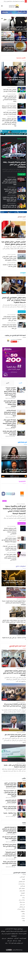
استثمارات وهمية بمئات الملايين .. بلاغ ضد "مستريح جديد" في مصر (9, 318)
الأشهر (7, 383)
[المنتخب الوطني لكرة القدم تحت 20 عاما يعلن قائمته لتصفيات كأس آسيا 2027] (21, 179)
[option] (14, 34)
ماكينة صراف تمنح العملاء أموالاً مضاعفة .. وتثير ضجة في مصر (9, 326)
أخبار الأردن (22, 877)
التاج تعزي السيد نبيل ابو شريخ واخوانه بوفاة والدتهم (9, 838)
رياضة (23, 897)
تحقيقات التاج (22, 888)
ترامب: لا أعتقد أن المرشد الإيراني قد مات (9, 265)
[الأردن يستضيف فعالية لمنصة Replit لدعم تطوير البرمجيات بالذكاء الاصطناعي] (23, 528)
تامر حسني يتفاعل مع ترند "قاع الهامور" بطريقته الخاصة (15, 470)
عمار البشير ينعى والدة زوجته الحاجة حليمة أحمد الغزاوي (9, 863)
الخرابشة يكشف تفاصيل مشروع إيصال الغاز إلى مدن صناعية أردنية (10, 413)
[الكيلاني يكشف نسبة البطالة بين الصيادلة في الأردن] (7, 36)
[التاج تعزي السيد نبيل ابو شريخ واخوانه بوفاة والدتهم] (21, 838)
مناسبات (23, 916)
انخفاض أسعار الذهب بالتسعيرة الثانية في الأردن (20, 50)
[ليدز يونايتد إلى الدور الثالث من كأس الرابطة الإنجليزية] (21, 205)
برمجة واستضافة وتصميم (17, 949)
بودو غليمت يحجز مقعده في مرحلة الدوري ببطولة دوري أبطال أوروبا (9, 199)
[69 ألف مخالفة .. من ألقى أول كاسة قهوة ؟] (17, 629)
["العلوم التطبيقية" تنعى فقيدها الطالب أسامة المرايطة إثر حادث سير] (21, 854)
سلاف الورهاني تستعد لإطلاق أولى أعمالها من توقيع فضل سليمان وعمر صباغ (14, 457)
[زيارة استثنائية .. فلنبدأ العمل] (21, 815)
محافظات (23, 911)
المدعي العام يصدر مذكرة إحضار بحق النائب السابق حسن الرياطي (15, 735)
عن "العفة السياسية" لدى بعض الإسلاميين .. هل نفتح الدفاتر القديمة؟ (9, 793)
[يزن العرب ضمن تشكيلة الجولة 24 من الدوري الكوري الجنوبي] (21, 189)
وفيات (23, 920)
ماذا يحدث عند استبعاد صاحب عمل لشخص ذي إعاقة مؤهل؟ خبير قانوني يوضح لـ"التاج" (14, 621)
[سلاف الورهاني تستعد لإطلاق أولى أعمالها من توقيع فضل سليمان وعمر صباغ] (14, 452)
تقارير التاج (9, 940)
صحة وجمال (22, 902)
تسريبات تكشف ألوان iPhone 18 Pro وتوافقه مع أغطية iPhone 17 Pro (9, 540)
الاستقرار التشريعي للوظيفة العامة (10, 801)
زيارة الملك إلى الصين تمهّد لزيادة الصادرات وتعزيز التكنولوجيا (10, 785)
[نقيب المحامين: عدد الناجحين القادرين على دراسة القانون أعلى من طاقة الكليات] (14, 24)
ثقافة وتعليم (22, 890)
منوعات (23, 918)
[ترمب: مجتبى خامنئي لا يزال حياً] (20, 36)
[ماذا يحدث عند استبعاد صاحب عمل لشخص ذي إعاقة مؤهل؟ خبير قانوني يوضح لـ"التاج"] (17, 611)
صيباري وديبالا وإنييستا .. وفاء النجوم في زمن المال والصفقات (14, 164)
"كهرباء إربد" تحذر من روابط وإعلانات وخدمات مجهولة (9, 107)
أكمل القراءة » (22, 174)
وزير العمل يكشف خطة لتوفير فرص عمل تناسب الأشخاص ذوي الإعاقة (14, 673)
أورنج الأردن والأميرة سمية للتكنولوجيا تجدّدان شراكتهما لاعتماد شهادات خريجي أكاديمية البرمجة (14, 510)
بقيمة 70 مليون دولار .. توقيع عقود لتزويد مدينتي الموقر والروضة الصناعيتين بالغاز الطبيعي (9, 423)
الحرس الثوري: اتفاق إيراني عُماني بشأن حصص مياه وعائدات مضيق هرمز (9, 258)
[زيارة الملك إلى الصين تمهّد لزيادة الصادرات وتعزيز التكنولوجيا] (21, 785)
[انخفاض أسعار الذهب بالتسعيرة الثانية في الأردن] (20, 46)
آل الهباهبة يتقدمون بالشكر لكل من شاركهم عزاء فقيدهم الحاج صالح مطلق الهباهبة (9, 830)
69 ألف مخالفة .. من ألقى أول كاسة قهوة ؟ (14, 638)
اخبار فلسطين (22, 881)
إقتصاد (23, 879)
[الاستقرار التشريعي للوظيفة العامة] (21, 802)
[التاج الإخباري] (14, 6)
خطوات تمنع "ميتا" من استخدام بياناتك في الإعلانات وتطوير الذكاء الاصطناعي (10, 557)
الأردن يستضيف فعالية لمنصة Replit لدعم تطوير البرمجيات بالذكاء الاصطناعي (9, 531)
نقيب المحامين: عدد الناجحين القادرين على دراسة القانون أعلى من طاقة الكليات (15, 28)
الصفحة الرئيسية (22, 938)
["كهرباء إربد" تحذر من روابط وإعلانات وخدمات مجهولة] (21, 106)
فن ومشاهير (22, 906)
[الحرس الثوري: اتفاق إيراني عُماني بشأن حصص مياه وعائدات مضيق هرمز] (21, 256)
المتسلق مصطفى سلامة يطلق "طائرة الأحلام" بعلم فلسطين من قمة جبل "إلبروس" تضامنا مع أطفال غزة (9, 122)
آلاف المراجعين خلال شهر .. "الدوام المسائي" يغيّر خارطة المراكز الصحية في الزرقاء (9, 98)
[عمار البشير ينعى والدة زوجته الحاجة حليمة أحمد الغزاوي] (21, 863)
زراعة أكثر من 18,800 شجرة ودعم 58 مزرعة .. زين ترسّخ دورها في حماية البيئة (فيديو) (14, 706)
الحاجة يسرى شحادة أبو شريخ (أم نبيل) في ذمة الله (9, 846)
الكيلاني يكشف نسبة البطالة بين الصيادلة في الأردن (7, 40)
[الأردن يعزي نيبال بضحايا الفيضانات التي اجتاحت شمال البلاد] (21, 433)
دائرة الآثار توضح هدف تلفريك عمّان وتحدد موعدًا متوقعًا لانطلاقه (10, 403)
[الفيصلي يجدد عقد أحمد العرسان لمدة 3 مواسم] (21, 89)
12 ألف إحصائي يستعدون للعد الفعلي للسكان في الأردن (8, 50)
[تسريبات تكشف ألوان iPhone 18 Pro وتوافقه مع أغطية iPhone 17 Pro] (21, 538)
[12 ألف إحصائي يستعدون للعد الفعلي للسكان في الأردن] (7, 46)
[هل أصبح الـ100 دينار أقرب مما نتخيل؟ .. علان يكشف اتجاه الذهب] (14, 578)
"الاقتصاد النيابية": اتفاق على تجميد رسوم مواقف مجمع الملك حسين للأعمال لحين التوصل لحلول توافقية (10, 392)
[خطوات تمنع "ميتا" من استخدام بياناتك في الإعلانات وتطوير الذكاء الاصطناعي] (21, 554)
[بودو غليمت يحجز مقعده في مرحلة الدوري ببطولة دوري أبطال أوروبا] (21, 197)
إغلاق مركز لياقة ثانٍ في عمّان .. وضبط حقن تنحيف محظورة (15, 766)
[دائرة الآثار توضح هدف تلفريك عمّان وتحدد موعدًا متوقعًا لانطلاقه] (21, 402)
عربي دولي (22, 904)
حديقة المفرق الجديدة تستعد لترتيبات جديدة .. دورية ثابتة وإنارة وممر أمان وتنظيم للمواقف (14, 603)
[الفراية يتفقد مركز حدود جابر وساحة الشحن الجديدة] (14, 74)
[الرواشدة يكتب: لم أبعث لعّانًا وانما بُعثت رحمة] (21, 808)
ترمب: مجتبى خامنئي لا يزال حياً (21, 39)
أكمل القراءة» (22, 251)
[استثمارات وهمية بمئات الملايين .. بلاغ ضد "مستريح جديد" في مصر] (21, 316)
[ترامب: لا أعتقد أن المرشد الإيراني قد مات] (21, 264)
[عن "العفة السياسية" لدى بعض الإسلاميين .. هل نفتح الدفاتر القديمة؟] (21, 792)
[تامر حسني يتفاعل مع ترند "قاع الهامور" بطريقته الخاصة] (14, 466)
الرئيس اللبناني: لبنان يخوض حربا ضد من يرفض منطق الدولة (14, 243)
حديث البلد (22, 895)
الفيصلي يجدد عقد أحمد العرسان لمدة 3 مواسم (9, 90)
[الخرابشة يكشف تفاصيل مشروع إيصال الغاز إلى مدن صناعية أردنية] (21, 412)
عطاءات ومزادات (21, 909)
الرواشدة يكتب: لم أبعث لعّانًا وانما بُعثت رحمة (9, 807)
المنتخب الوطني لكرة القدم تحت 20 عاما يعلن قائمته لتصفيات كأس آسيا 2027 (9, 182)
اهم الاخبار (22, 886)
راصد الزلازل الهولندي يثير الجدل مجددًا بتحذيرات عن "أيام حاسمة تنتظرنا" (14, 300)
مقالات (23, 913)
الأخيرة (20, 383)
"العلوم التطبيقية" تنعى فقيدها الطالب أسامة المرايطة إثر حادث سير (9, 855)
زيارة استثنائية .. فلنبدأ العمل (10, 814)
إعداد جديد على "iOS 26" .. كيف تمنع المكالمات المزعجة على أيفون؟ (9, 548)
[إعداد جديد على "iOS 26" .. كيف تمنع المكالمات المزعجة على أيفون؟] (21, 546)
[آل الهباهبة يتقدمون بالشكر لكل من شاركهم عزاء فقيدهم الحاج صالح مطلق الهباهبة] (21, 829)
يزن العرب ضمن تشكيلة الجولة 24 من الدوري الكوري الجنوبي (10, 191)
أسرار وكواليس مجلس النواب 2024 (16, 943)
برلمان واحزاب (21, 883)
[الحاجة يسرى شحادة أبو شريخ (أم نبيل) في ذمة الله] (21, 846)
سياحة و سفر (22, 899)
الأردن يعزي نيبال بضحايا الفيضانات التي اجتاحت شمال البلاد (9, 433)
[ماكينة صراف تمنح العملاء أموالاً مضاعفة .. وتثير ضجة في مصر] (22, 325)
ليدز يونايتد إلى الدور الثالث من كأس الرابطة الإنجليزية (9, 206)
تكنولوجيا (23, 893)
